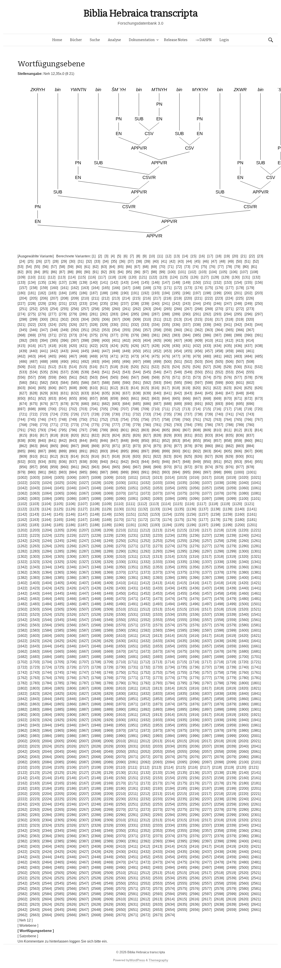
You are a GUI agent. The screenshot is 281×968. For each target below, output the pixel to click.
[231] (63, 303)
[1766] (71, 678)
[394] (44, 340)
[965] (116, 467)
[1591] (133, 630)
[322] (32, 325)
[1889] (108, 709)
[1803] (35, 688)
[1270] (121, 546)
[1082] (22, 498)
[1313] (157, 556)
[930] (239, 456)
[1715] (182, 662)
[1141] (251, 509)
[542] (116, 372)
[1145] (58, 514)
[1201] (252, 525)
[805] (166, 430)
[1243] (35, 541)
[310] (147, 319)
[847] (114, 440)
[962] (85, 467)
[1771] (133, 678)
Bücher (76, 40)
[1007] (84, 477)
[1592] (145, 630)
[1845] (59, 699)
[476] (166, 356)
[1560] (244, 620)
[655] (73, 398)
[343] (248, 325)
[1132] (143, 509)
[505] (219, 361)
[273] (250, 309)
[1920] (243, 715)
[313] (178, 319)
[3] (106, 256)
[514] (73, 367)
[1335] (182, 562)
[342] (238, 325)
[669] (217, 398)
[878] (188, 446)
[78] (229, 267)
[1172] (143, 520)
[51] (247, 261)
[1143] (34, 514)
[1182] (22, 525)
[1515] (182, 609)
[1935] (182, 720)
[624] (238, 388)
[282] (104, 314)
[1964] (47, 730)
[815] (23, 435)
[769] (33, 425)
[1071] (133, 493)
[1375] (182, 572)
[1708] (96, 662)
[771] (54, 425)
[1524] (47, 614)
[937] (73, 462)
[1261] (256, 541)
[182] (42, 293)
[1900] (244, 709)
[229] (42, 303)
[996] (197, 472)
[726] (75, 414)
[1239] (231, 535)
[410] (209, 340)
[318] (229, 319)
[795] (63, 430)
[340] (217, 325)
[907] (248, 451)
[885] (21, 451)
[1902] (22, 715)
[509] (21, 367)
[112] (51, 277)
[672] (248, 398)
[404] (147, 340)
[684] (126, 404)
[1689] (108, 657)
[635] (106, 393)
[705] (104, 409)
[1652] (145, 646)
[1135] (179, 509)
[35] (114, 261)
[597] (198, 383)
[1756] (194, 672)
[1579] (231, 625)
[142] (114, 282)
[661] (135, 398)
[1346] (71, 567)
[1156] (191, 514)
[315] (198, 319)
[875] (157, 446)
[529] (227, 367)
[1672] (145, 651)
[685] (136, 404)
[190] (124, 293)
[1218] (219, 530)
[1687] (84, 657)
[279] (73, 314)
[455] (188, 351)
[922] (157, 456)
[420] (73, 346)
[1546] (71, 620)
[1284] (47, 551)
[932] (21, 462)
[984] (73, 472)
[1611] (133, 636)
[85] (45, 272)
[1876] (194, 704)
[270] (219, 309)
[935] (52, 462)
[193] (155, 293)
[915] (85, 456)
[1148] (94, 514)
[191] (135, 293)
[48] (222, 261)
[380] (145, 335)
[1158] (215, 514)
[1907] (84, 715)
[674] (23, 404)
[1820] (243, 688)
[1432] (145, 588)
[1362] (22, 572)
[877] (178, 446)
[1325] (59, 562)
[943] (135, 462)
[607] (63, 388)
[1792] (145, 683)
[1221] (256, 530)
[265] (167, 309)
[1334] (170, 562)
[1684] (47, 657)
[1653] (157, 646)
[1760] (244, 672)
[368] (21, 335)
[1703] (35, 662)
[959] (54, 467)
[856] (207, 440)
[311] (157, 319)
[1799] (231, 683)
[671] (238, 398)
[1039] (231, 483)
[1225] (59, 535)
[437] (248, 346)
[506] (229, 361)
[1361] (256, 567)
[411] (219, 340)
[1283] (35, 551)
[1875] (182, 704)
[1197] (203, 525)
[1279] (231, 546)
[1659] (231, 646)
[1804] (47, 688)
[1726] (71, 667)
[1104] (46, 504)
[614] (135, 388)
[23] (260, 256)
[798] (93, 430)
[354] (116, 330)
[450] (136, 351)
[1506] (71, 609)
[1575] (182, 625)
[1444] (47, 593)
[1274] (170, 546)
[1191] (131, 525)
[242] (176, 303)
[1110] (118, 504)
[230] (52, 303)
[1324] (47, 562)
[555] (250, 372)
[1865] (59, 704)
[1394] (170, 578)
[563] (93, 377)
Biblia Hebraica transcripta (140, 13)
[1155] (179, 514)
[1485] (59, 604)
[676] (44, 404)
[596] (188, 383)
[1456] (194, 593)
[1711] (133, 662)
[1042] (22, 488)
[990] (135, 472)
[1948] (96, 725)
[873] (136, 446)
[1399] (231, 578)
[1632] (145, 641)
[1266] (71, 546)
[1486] (71, 604)
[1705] (59, 662)
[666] (186, 398)
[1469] (108, 599)
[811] (227, 430)
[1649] (108, 646)
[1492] (145, 604)
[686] (147, 404)
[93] (112, 272)
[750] (83, 419)
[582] (44, 383)
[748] (63, 419)
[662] (145, 398)
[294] (228, 314)
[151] (207, 282)
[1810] (121, 688)
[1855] (182, 699)
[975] (219, 467)
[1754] (170, 672)
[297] (259, 314)
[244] (197, 303)
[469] (93, 356)
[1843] (35, 699)
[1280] (244, 546)
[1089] (108, 498)
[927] (209, 456)
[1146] (70, 514)
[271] (229, 309)
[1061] (256, 488)
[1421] (256, 583)
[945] (155, 462)
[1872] (145, 704)
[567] (135, 377)
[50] (239, 261)
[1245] (59, 541)
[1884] (47, 709)
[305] (95, 319)
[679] (75, 404)
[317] (219, 319)
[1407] (84, 583)
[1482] (22, 604)
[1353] (157, 567)
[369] (32, 335)
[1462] (22, 599)
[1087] (84, 498)
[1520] (243, 609)
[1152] (143, 514)
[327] (83, 325)
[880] (209, 446)
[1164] (46, 520)
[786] (209, 425)
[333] (145, 325)
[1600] (244, 630)
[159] (44, 288)
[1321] (256, 556)
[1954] (170, 725)
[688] (167, 404)
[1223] (35, 535)
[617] (165, 388)
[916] (95, 456)
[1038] (219, 483)
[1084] (47, 498)
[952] (228, 462)
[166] (116, 288)
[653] (52, 398)
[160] (54, 288)
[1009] (108, 477)
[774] (85, 425)
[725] (64, 414)
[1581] (256, 625)
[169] (147, 288)
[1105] (58, 504)
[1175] (179, 520)
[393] (33, 340)
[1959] (231, 725)
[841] (52, 440)
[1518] (219, 609)
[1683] (35, 657)
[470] (104, 356)
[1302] (22, 556)
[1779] (231, 678)
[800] (114, 430)
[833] (209, 435)
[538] (75, 372)
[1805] (59, 688)
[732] (136, 414)
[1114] (166, 504)
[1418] (219, 583)
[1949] (108, 725)
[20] (235, 256)
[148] (176, 282)
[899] (166, 451)
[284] (124, 314)
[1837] (207, 693)
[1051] (133, 488)
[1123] (34, 509)
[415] (21, 346)
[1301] (256, 551)
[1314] (170, 556)
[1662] (22, 651)
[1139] (227, 509)
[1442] (22, 593)
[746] (42, 419)
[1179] (227, 520)
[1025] (59, 483)
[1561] (256, 620)
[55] (37, 267)
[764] (228, 419)
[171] (167, 288)
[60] (79, 267)
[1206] (71, 530)
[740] (219, 414)
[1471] (133, 599)
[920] (136, 456)
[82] (20, 272)
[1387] (84, 578)
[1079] (231, 493)
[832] (198, 435)
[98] (154, 272)
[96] (137, 272)
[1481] (256, 599)
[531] (248, 367)
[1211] (133, 530)
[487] (33, 361)
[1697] (207, 657)
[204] (23, 298)
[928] (219, 456)
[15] (193, 256)
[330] (114, 325)
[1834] (170, 693)
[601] (240, 383)
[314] (188, 319)
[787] (219, 425)
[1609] (108, 636)
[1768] (96, 678)
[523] (165, 367)
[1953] (157, 725)
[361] (188, 330)
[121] (143, 277)
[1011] (133, 477)
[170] (157, 288)
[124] (174, 277)
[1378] (219, 572)
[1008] (96, 477)
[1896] (194, 709)
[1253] (157, 541)
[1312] (145, 556)
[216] (147, 298)
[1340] (244, 562)
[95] (129, 272)
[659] (114, 398)
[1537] (207, 614)
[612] (114, 388)
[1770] (121, 678)
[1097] (207, 498)
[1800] (244, 683)
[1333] (157, 562)
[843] (73, 440)
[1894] (170, 709)
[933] (32, 462)
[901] (186, 451)
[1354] (170, 567)
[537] (64, 372)
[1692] (145, 657)
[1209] (108, 530)
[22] (252, 256)
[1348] (96, 567)
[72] (179, 267)
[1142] (22, 514)
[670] (228, 398)
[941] (114, 462)
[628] (33, 393)
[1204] (47, 530)
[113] (61, 277)
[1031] (133, 483)
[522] (155, 367)
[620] (196, 388)
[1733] (157, 667)
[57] (54, 267)
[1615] (182, 636)
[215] (136, 298)
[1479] (231, 599)
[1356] (194, 567)
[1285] (59, 551)
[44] (189, 261)
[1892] (145, 709)
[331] (124, 325)
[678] (64, 404)
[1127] (82, 509)
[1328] (96, 562)
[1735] (182, 667)
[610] (93, 388)
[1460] (244, 593)
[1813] (157, 688)
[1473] (157, 599)
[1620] (243, 636)
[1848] (96, 699)
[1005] (59, 477)
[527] (207, 367)
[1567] (84, 625)
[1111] (130, 504)
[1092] (145, 498)
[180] (21, 293)
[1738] (219, 667)
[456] (198, 351)
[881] (219, 446)
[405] (157, 340)
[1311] (133, 556)
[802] (135, 430)
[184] (63, 293)
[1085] (59, 498)
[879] (198, 446)
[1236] (194, 535)
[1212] (145, 530)
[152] (217, 282)
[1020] (243, 477)
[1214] (170, 530)
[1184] (46, 525)
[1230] (121, 535)
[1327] (84, 562)
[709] (145, 409)
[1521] (256, 609)
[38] (139, 261)
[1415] (182, 583)
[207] (54, 298)
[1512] (145, 609)
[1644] (47, 646)
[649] (250, 393)
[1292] (145, 551)
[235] (104, 303)
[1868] (96, 704)
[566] (124, 377)
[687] (157, 404)
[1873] (157, 704)
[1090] (121, 498)
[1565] (59, 625)
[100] (171, 272)
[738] (198, 414)
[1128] (94, 509)
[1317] (206, 556)
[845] (93, 440)
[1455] (182, 593)
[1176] (191, 520)
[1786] (71, 683)
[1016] (194, 477)
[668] (207, 398)
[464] (42, 356)
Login (224, 40)
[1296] (194, 551)
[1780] (244, 678)
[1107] (82, 504)
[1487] (84, 604)
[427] (145, 346)
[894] (114, 451)
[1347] (84, 567)
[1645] (59, 646)
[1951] (133, 725)
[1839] (231, 693)
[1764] (47, 678)
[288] (166, 314)
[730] (116, 414)
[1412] (145, 583)
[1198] (215, 525)
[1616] (194, 636)
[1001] (251, 472)
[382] (166, 335)
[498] (147, 361)
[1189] (107, 525)
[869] (95, 446)
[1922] (22, 720)
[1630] (121, 641)
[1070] (121, 493)
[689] (178, 404)
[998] (217, 472)
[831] (188, 435)
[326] (73, 325)
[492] (85, 361)
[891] (83, 451)
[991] (145, 472)
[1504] (47, 609)
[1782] (22, 683)
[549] (188, 372)
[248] (238, 303)
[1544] (47, 620)
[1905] (59, 715)
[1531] (133, 614)
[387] (217, 335)
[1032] (145, 483)
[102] (192, 272)
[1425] (59, 588)
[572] (186, 377)
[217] (157, 298)
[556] (21, 377)
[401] (116, 340)
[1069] (108, 493)
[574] (207, 377)
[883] (240, 446)
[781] (157, 425)
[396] (64, 340)
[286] (145, 314)
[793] (42, 430)
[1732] (145, 667)
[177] (229, 288)
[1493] (157, 604)
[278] (63, 314)
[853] (176, 440)
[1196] (191, 525)
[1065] (59, 493)
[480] (207, 356)
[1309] (108, 556)
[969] (157, 467)
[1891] (133, 709)
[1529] (108, 614)
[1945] (59, 725)
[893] (104, 451)
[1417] (206, 583)
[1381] (256, 572)
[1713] (157, 662)
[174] (198, 288)
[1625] (59, 641)
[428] (155, 346)
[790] (250, 425)
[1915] (182, 715)
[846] (104, 440)
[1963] (35, 730)
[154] (238, 282)
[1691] (133, 657)
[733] (147, 414)
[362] (198, 330)
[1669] (108, 651)
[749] (73, 419)
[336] (176, 325)
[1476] (194, 599)
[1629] (108, 641)
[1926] (71, 720)
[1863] (35, 704)
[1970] (121, 730)
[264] (157, 309)
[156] (259, 282)
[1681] (256, 651)
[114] (72, 277)
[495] (116, 361)
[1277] (207, 546)
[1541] (256, 614)
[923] (167, 456)
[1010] (121, 477)
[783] (178, 425)
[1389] (108, 578)
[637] (126, 393)
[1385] (59, 578)
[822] (95, 435)
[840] (42, 440)
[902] (197, 451)
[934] (42, 462)
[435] (228, 346)
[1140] (239, 509)
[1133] (155, 509)
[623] (227, 388)
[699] (42, 409)
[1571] (133, 625)
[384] (186, 335)
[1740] (244, 667)
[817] (44, 435)
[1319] (231, 556)
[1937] (207, 720)
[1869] (108, 704)
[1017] (206, 477)
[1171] (131, 520)
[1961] (256, 725)
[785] (198, 425)
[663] (155, 398)
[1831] (133, 693)
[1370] (121, 572)
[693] (219, 404)
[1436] (194, 588)
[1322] (22, 562)
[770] (44, 425)
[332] (135, 325)
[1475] (182, 599)
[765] (238, 419)
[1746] (71, 672)
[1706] (71, 662)
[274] (21, 314)
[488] (44, 361)
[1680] (244, 651)
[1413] (157, 583)
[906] (238, 451)
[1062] (22, 493)
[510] (32, 367)
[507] (240, 361)
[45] (197, 261)
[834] (219, 435)
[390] (248, 335)
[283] (114, 314)
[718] (238, 409)
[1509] (108, 609)
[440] (33, 351)
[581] (33, 383)
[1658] (219, 646)
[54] (29, 267)
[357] (147, 330)
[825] (126, 435)
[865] (54, 446)
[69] (154, 267)
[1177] (203, 520)
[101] (182, 272)
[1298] (219, 551)
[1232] (145, 535)
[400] (106, 340)
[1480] (244, 599)
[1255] (182, 541)
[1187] (82, 525)
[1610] (121, 636)
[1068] (96, 493)
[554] (240, 372)
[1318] (219, 556)
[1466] (71, 599)
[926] (198, 456)
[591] (136, 383)
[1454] (170, 593)
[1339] (231, 562)
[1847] (84, 699)
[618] (176, 388)
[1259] (231, 541)
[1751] (133, 672)
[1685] (59, 657)
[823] (106, 435)
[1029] (108, 483)
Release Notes (175, 40)
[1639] (231, 641)
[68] (145, 267)
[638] (136, 393)
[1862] (22, 704)
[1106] (70, 504)
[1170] (119, 520)
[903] (207, 451)
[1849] (108, 699)
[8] (138, 256)
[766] (248, 419)
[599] (219, 383)
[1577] (207, 625)
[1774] (170, 678)
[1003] (35, 477)
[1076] (194, 493)
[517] (104, 367)
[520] (135, 367)
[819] (64, 435)
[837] (250, 435)
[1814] (170, 688)
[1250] (121, 541)
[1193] (155, 525)
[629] (44, 393)
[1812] (145, 688)
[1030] (121, 483)
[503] (198, 361)
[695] (240, 404)
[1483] (35, 604)
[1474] (170, 599)
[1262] (22, 546)
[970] (167, 467)
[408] (188, 340)
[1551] (133, 620)
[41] (164, 261)
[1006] (71, 477)
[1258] (219, 541)
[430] (176, 346)
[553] (229, 372)
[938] (83, 462)
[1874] (170, 704)
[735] (167, 414)
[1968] (96, 730)
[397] (75, 340)
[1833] (157, 693)
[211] (95, 298)
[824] (116, 435)
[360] (178, 330)
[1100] (243, 498)
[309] (136, 319)
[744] (21, 419)
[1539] (231, 614)
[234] (93, 303)
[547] (167, 372)
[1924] (47, 720)
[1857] (207, 699)
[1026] (71, 483)
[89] (79, 272)
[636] (116, 393)
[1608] (96, 636)
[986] (93, 472)
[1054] (170, 488)
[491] (75, 361)
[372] (63, 335)
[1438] (219, 588)
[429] (166, 346)
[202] (248, 293)
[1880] (244, 704)
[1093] (157, 498)
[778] (126, 425)
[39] (147, 261)
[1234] (170, 535)
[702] (73, 409)
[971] (178, 467)
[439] (23, 351)
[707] (124, 409)
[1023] (35, 483)
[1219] (231, 530)
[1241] (256, 535)
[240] (155, 303)
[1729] (108, 667)
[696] (250, 404)
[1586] (71, 630)
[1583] (35, 630)
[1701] (256, 657)
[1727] (84, 667)
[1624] (47, 641)
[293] (217, 314)
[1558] (219, 620)
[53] (20, 267)
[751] (93, 419)
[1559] (231, 620)
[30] (72, 261)
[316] (209, 319)
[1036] (194, 483)
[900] (176, 451)
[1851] (133, 699)
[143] (124, 282)
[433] (207, 346)
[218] (167, 298)
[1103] (34, 504)
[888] (52, 451)
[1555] (182, 620)
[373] (73, 335)
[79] (237, 267)
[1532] (145, 614)
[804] (155, 430)
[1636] (194, 641)
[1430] (121, 588)
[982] (52, 472)
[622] (217, 388)
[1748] (96, 672)
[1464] (47, 599)
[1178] (215, 520)
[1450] (121, 593)
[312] (167, 319)
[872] (126, 446)
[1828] (96, 693)
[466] (63, 356)
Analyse (114, 40)
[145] (145, 282)
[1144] (46, 514)
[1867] (84, 704)
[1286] (71, 551)
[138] (73, 282)
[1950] (121, 725)
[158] (33, 288)
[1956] (194, 725)
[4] (113, 256)
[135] (42, 282)
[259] (106, 309)
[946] (166, 462)
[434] (217, 346)
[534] (33, 372)
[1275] (182, 546)
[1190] (119, 525)
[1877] (207, 704)
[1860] (244, 699)
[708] (135, 409)
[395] (54, 340)
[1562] (22, 625)
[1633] (157, 641)
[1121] (249, 504)
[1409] (108, 583)
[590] (126, 383)
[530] (238, 367)
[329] (104, 325)
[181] (32, 293)
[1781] (256, 678)
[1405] (59, 583)
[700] (52, 409)
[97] (145, 272)
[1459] (231, 593)
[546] (157, 372)
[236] (114, 303)
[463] (32, 356)
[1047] (84, 488)
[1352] (145, 567)
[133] (21, 282)
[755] (135, 419)
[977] (240, 467)
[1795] (182, 683)
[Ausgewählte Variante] (36, 256)
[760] (186, 419)
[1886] (71, 709)
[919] (126, 456)
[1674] (170, 651)
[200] (228, 293)
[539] (85, 372)
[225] (239, 298)
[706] (114, 409)
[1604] (47, 636)
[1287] (84, 551)
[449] (126, 351)
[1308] (96, 556)
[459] (229, 351)
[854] (186, 440)
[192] (145, 293)
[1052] (145, 488)
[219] (178, 298)
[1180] (239, 520)
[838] (21, 440)
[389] (238, 335)
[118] (112, 277)
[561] (73, 377)
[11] (160, 256)
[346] (33, 330)
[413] (239, 340)
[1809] (108, 688)
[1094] (170, 498)
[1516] (194, 609)
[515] (83, 367)
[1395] (182, 578)
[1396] (194, 578)
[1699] (231, 657)
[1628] (96, 641)
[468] (83, 356)
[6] (125, 256)
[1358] (219, 567)
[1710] (121, 662)
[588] (106, 383)
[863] (33, 446)
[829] (167, 435)
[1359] (231, 567)
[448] (116, 351)
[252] (33, 309)
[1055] (182, 488)
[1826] (71, 693)
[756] (145, 419)
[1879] (231, 704)
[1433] (157, 588)
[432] (197, 346)
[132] (256, 277)
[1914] (170, 715)
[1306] (71, 556)
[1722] (22, 667)
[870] (106, 446)
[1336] (194, 562)
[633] (85, 393)
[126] (194, 277)
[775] (95, 425)
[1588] (96, 630)
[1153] (155, 514)
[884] (250, 446)
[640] (157, 393)
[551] (209, 372)
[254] (54, 309)
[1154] (167, 514)
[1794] (170, 683)
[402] (126, 340)
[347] (44, 330)
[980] (32, 472)
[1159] (227, 514)
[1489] (108, 604)
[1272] (145, 546)
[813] (248, 430)
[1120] (237, 504)
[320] (250, 319)
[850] (145, 440)
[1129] (107, 509)
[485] (259, 356)
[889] (63, 451)
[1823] (35, 693)
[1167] (82, 520)
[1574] (170, 625)
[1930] (121, 720)
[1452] (145, 593)
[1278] (219, 546)
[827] (147, 435)
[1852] (145, 699)
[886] (32, 451)
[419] (63, 346)
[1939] (231, 720)
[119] (122, 277)
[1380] (244, 572)
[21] (243, 256)
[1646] (71, 646)
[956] (23, 467)
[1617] (206, 636)
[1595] (182, 630)
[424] (114, 346)
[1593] (157, 630)
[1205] (59, 530)
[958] (44, 467)
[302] (64, 319)
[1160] (239, 514)
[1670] (121, 651)
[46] (206, 261)
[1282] (22, 551)
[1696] (194, 657)
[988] (114, 472)
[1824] (47, 693)
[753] (114, 419)
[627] (23, 393)
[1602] (22, 636)
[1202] (22, 530)
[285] (135, 314)
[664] (166, 398)
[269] (209, 309)
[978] (250, 467)
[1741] (256, 667)
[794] (52, 430)
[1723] (35, 667)
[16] (202, 256)
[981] (42, 472)
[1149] (107, 514)
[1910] (121, 715)
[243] (186, 303)
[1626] (71, 641)
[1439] (231, 588)
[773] (75, 425)
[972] (188, 467)
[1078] (219, 493)
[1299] (231, 551)
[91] (95, 272)
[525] (186, 367)
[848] (124, 440)
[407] (178, 340)
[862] (23, 446)
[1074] (170, 493)
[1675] (182, 651)
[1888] (96, 709)
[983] (63, 472)
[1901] (256, 709)
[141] (104, 282)
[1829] (108, 693)
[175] (209, 288)
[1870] (121, 704)
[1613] (157, 636)
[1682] (22, 657)
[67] (137, 267)
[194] (166, 293)
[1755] (182, 672)
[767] (259, 419)
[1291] (133, 551)
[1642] (22, 646)
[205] (33, 298)
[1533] (157, 614)
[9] (144, 256)
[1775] (182, 678)
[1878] (219, 704)
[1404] (47, 583)
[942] (124, 462)
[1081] (256, 493)
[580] (23, 383)
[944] (145, 462)
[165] (106, 288)
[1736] (194, 667)
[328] (93, 325)
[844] (83, 440)
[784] (188, 425)
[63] (104, 267)
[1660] (244, 646)
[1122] (22, 509)
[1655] (182, 646)
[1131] (131, 509)
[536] (54, 372)
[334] (155, 325)
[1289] (108, 551)
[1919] (231, 715)
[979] (21, 472)
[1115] (177, 504)
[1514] (170, 609)
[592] (147, 383)
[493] (95, 361)
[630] (54, 393)
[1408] (96, 583)
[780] (147, 425)
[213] (116, 298)
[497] (136, 361)
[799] (104, 430)
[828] (157, 435)
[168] (136, 288)
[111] (41, 277)
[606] (52, 388)
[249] (248, 303)
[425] (124, 346)
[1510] (121, 609)
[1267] (84, 546)
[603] (21, 388)
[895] (124, 451)
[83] (29, 272)
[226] (250, 298)
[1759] (231, 672)
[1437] (207, 588)
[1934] (170, 720)
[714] (196, 409)
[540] (95, 372)
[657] (93, 398)
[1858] (219, 699)
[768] (23, 425)
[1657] (207, 646)
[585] (75, 383)
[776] (106, 425)
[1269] (108, 546)
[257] (85, 309)
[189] (114, 293)
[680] (85, 404)
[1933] (157, 720)
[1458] (219, 593)
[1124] (46, 509)
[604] (32, 388)
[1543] (35, 620)
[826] (136, 435)
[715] (207, 409)
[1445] (59, 593)
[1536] (194, 614)
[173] (188, 288)
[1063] (35, 493)
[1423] (35, 588)
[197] (197, 293)
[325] (63, 325)
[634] (95, 393)
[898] (155, 451)
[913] (64, 456)
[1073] (157, 493)
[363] (209, 330)
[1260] (244, 541)
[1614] (170, 636)
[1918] (219, 715)
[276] (42, 314)
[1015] (182, 477)
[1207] (84, 530)
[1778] (219, 678)
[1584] (47, 630)
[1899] (231, 709)
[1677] (207, 651)
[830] (178, 435)
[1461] (256, 593)
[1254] (170, 541)
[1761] (256, 672)
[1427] (84, 588)
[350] (75, 330)
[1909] (108, 715)
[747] (52, 419)
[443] (64, 351)
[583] (54, 383)
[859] (238, 440)
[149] (186, 282)
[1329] (108, 562)
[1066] (71, 493)
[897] (145, 451)
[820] (75, 435)
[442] (54, 351)
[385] (197, 335)
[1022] (22, 483)
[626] (258, 388)
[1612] (145, 636)
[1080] (244, 493)
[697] (21, 409)
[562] (83, 377)
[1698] (219, 657)
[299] (33, 319)
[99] (162, 272)
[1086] (71, 498)
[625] (248, 388)
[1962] (22, 730)
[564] (104, 377)
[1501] (256, 604)
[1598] (219, 630)
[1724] (47, 667)
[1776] (194, 678)
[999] (228, 472)
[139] (83, 282)
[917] (105, 456)
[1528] (96, 614)
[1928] (96, 720)
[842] (63, 440)
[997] (207, 472)
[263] (147, 309)
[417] (42, 346)
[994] (176, 472)
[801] (124, 430)
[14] (185, 256)
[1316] (194, 556)
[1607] (84, 636)
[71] (170, 267)
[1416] (194, 583)
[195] (176, 293)
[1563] (35, 625)
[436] (238, 346)
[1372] (145, 572)
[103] (202, 272)
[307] (116, 319)
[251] (23, 309)
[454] (178, 351)
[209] (75, 298)
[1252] (145, 541)
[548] (178, 372)
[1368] (96, 572)
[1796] (194, 683)
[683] (116, 404)
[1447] (84, 593)
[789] (240, 425)
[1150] (119, 514)
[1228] (96, 535)
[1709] (108, 662)
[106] (233, 272)
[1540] (244, 614)
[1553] (157, 620)
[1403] (35, 583)
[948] (186, 462)
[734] (157, 414)
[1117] (201, 504)
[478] (186, 356)
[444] (75, 351)
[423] (104, 346)
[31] (80, 261)
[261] (126, 309)
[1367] (84, 572)
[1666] (71, 651)
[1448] (96, 593)
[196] (186, 293)
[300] (44, 319)
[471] (114, 356)
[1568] (96, 625)
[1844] (47, 699)
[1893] (157, 709)
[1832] (145, 693)
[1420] (243, 583)
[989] (124, 472)
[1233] (157, 535)
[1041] (256, 483)
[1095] (182, 498)
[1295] (182, 551)
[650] (21, 398)
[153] (228, 282)
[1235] (182, 535)
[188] (104, 293)
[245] (207, 303)
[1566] (71, 625)
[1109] (107, 504)
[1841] (256, 693)
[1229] (108, 535)
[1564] (47, 625)
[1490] (121, 604)
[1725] (59, 667)
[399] (95, 340)
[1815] (182, 688)
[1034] (170, 483)
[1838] (219, 693)
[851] (155, 440)
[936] (63, 462)
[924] (178, 456)
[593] (157, 383)
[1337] (207, 562)
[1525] (59, 614)
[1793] (157, 683)
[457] (209, 351)
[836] (240, 435)
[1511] (133, 609)
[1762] (22, 678)
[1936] (194, 720)
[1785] (59, 683)
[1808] (96, 688)
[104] (213, 272)
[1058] (219, 488)
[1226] (71, 535)
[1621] (256, 636)
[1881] (256, 704)
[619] (186, 388)
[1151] (131, 514)
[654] (63, 398)
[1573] (157, 625)
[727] (85, 414)
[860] (248, 440)
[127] (205, 277)
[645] (209, 393)
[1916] (194, 715)
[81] (254, 267)
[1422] (22, 588)
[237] (124, 303)
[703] (83, 409)
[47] (214, 261)
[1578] (219, 625)
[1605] (59, 636)
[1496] (194, 604)
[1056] (194, 488)
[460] (240, 351)
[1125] (58, 509)
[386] (207, 335)
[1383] (35, 578)
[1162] (22, 520)
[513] (62, 367)
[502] (188, 361)
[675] (33, 404)
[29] (64, 261)
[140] (93, 282)
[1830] (121, 693)
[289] (176, 314)
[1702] (22, 662)
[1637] (207, 641)
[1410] (121, 583)
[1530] (121, 614)
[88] (70, 272)
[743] (250, 414)
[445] (85, 351)
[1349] (108, 567)
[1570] (121, 625)
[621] (207, 388)
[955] (259, 462)
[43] (181, 261)
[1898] (219, 709)
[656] (83, 398)
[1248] (96, 541)
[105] (223, 272)
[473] (135, 356)
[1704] (47, 662)
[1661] (256, 646)
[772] (64, 425)
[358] (157, 330)
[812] (238, 430)
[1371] (133, 572)
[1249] (108, 541)
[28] (55, 261)
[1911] (133, 715)
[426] (135, 346)
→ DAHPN (203, 40)
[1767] (84, 678)
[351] (85, 330)
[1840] (244, 693)
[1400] (244, 578)
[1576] (194, 625)
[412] (229, 340)
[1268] (96, 546)
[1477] (207, 599)
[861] (259, 440)
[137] (63, 282)
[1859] (231, 699)
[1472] (145, 599)
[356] (136, 330)
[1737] (207, 667)
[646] (219, 393)
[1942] (22, 725)
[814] (258, 430)
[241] (166, 303)
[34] (105, 261)
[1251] (133, 541)
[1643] (35, 646)
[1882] (22, 709)
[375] (93, 335)
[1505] (59, 609)
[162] (75, 288)
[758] (166, 419)
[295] (238, 314)
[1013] (157, 477)
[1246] (71, 541)
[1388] (96, 578)
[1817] (206, 688)
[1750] (121, 672)
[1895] (182, 709)
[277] (52, 314)
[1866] (71, 704)
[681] (95, 404)
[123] (163, 277)
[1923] (35, 720)
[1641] (256, 641)
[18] (218, 256)
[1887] (84, 709)
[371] (52, 335)
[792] (32, 430)
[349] (64, 330)
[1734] (170, 667)
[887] (42, 451)
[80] (246, 267)
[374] (83, 335)
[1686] (71, 657)
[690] (188, 404)
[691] (198, 404)
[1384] (47, 578)
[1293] (157, 551)
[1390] (121, 578)
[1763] (35, 678)
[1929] (108, 720)
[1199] (227, 525)
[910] (33, 456)
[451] (147, 351)
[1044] (47, 488)
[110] (31, 277)
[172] (178, 288)
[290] (186, 314)
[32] (89, 261)
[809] (207, 430)
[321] (21, 325)
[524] (176, 367)
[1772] (145, 678)
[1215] (182, 530)
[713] (186, 409)
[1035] (182, 483)
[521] (145, 367)
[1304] (47, 556)
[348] (54, 330)
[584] (64, 383)
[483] (238, 356)
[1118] (213, 504)
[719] (248, 409)
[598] (209, 383)
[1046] (71, 488)
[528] (217, 367)
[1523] (35, 614)
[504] (209, 361)
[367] (250, 330)
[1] (93, 256)
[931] (250, 456)
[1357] (207, 567)
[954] (248, 462)
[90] (87, 272)
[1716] (194, 662)
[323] (42, 325)
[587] (95, 383)
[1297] (207, 551)
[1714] (170, 662)
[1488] (96, 604)
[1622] (22, 641)
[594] (167, 383)
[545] (147, 372)
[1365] (59, 572)
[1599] (231, 630)
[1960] (244, 725)
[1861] (256, 699)
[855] (197, 440)
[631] (64, 393)
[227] (21, 303)
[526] (196, 367)
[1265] (59, 546)
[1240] (244, 535)
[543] (126, 372)
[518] (114, 367)
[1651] (133, 646)
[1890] (121, 709)
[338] (197, 325)
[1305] (59, 556)
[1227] (84, 535)
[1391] (133, 578)
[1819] (231, 688)
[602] (250, 383)
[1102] (22, 504)
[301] (54, 319)
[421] (83, 346)
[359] (167, 330)
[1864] (47, 704)
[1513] (157, 609)
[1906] (71, 715)
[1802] (22, 688)
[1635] (182, 641)
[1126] (70, 509)
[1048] (96, 488)
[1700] (244, 657)
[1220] (243, 530)
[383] (176, 335)
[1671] (133, 651)
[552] (219, 372)
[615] (145, 388)
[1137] (203, 509)
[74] (195, 267)
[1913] (157, 715)
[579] (259, 377)
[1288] (96, 551)
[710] (155, 409)
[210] (85, 298)
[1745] (59, 672)
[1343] (35, 567)
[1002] (22, 477)
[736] (178, 414)
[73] (187, 267)
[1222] (22, 535)
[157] (23, 288)
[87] (62, 272)
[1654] (170, 646)
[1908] (96, 715)
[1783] (35, 683)
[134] (32, 282)
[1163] (34, 520)
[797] (83, 430)
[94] (120, 272)
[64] (112, 267)
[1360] (244, 567)
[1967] (84, 730)
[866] (64, 446)
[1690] (121, 657)
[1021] (256, 477)
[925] (188, 456)
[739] (209, 414)
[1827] (84, 693)
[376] (104, 335)
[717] (227, 409)
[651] (32, 398)
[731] (126, 414)
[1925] (59, 720)
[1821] (256, 688)
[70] (162, 267)
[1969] (108, 730)
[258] (95, 309)
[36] (122, 261)
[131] (246, 277)
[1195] (179, 525)
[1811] (133, 688)
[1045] (59, 488)
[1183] (34, 525)
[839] (32, 440)
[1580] (244, 625)
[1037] (207, 483)
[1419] (231, 583)
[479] (197, 356)
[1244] (47, 541)
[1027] (84, 483)
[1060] (244, 488)
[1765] (59, 678)
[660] (124, 398)
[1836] (194, 693)
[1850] (121, 699)
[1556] (194, 620)
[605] (42, 388)
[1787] (84, 683)
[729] (106, 414)
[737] (188, 414)
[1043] (35, 488)
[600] (229, 383)
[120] (132, 277)
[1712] (145, 662)
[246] (217, 303)
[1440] (244, 588)
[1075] (182, 493)
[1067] (84, 493)
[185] (73, 293)
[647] (229, 393)
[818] (54, 435)
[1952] (145, 725)
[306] (106, 319)
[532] (258, 367)
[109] (21, 277)
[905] (228, 451)
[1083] (35, 498)
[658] (104, 398)
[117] (102, 277)
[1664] (47, 651)
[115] (82, 277)
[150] (197, 282)
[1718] (219, 662)
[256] (75, 309)
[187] (93, 293)
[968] (147, 467)
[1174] (167, 520)
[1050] (121, 488)
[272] (240, 309)
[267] (188, 309)
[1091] (133, 498)
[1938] (219, 720)
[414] (250, 340)
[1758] (219, 672)
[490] (64, 361)
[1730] (121, 667)
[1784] (47, 683)
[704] (93, 409)
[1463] (35, 599)
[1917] (206, 715)
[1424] (47, 588)
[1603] (35, 636)
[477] (176, 356)
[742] (240, 414)
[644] (198, 393)
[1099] (231, 498)
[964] (106, 467)
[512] (52, 367)
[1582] (22, 630)
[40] (156, 261)
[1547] (84, 620)
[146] (155, 282)
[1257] (207, 541)
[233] (83, 303)
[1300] (244, 551)
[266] (178, 309)
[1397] (207, 578)
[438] (259, 346)
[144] (135, 282)
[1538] (219, 614)
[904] (217, 451)
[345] (23, 330)
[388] (228, 335)
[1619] (231, 636)
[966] (126, 467)
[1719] (231, 662)
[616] (155, 388)
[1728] (96, 667)
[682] (106, 404)
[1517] (206, 609)
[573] (197, 377)
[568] (145, 377)
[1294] (170, 551)
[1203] (35, 530)
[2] (100, 256)
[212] (105, 298)
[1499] (231, 604)
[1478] (219, 599)
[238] (135, 303)
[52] (256, 261)
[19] (227, 256)
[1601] (256, 630)
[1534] (170, 614)
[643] (188, 393)
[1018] (219, 477)
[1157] (203, 514)
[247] (228, 303)
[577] (238, 377)
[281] (93, 314)
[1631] (133, 641)
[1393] (157, 578)
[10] (152, 256)
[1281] (256, 546)
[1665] (59, 651)
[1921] (256, 715)
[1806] (71, 688)
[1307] (84, 556)
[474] (145, 356)
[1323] (35, 562)
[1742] (22, 672)
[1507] (84, 609)
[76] (212, 267)
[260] (116, 309)
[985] (83, 472)
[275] (32, 314)
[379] (135, 335)
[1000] (239, 472)
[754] (124, 419)
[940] (104, 462)
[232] (73, 303)
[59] (70, 267)
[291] (197, 314)
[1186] (70, 525)
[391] (259, 335)
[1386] (71, 578)
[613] (124, 388)
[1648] (96, 646)
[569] (155, 377)
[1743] (35, 672)
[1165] (58, 520)
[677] (54, 404)
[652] (42, 398)
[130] (236, 277)
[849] (135, 440)
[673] (259, 398)
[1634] (170, 641)
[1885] (59, 709)
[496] (126, 361)
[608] (73, 388)
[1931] (133, 720)
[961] (75, 467)
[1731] (133, 667)
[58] (62, 267)
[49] (231, 261)
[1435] (182, 588)
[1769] (108, 678)
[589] (116, 383)
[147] (166, 282)
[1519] (231, 609)
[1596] (194, 630)
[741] (229, 414)
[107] (244, 272)
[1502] (22, 609)
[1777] (207, 678)
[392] (23, 340)
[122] (153, 277)
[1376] (194, 572)
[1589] (108, 630)
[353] (106, 330)
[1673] (157, 651)
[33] (97, 261)
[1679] (231, 651)
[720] (258, 409)
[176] (219, 288)
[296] (248, 314)
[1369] (108, 572)
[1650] (121, 646)
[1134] (167, 509)
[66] (129, 267)
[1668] (96, 651)
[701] (63, 409)
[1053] (157, 488)
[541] (106, 372)
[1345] (59, 567)
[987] (104, 472)
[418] (52, 346)
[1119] (225, 504)
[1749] (108, 672)
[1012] (145, 477)
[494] (106, 361)
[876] (167, 446)
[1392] (145, 578)
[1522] (22, 614)
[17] (210, 256)
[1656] (194, 646)
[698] (32, 409)
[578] (248, 377)
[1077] (207, 493)
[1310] (121, 556)
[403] (136, 340)
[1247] (84, 541)
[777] (116, 425)
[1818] (219, 688)
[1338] (219, 562)
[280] (83, 314)
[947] (176, 462)
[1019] (231, 477)
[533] (23, 372)
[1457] (207, 593)
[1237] (207, 535)
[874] (147, 446)
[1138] (215, 509)
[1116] (189, 504)
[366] (240, 330)
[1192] (143, 525)
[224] (229, 298)
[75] (204, 267)
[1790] (121, 683)
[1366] (71, 572)
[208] (64, 298)
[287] (155, 314)
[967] (136, 467)
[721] (23, 414)
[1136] (191, 509)
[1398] (219, 578)
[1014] (170, 477)
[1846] (71, 699)
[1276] (194, 546)
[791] (21, 430)
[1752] (145, 672)
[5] (119, 256)
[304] (85, 319)
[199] (217, 293)
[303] (75, 319)
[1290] (121, 551)
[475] (155, 356)
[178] (240, 288)
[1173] (155, 520)
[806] (176, 430)
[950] (207, 462)
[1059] (231, 488)
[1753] (157, 672)
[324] (52, 325)
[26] (39, 261)
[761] (197, 419)
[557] (32, 377)
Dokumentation (142, 40)
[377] (114, 335)
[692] (209, 404)
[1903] (35, 715)
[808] (197, 430)
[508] (250, 361)
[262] (136, 309)
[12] (168, 256)
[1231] (133, 535)
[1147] (82, 514)
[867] (75, 446)
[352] (95, 330)
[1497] (207, 604)
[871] (116, 446)
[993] (166, 472)
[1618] (219, 636)
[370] (42, 335)
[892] (93, 451)
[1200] (240, 525)
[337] (186, 325)
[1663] (35, 651)
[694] (229, 404)
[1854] (170, 699)
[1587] (84, 630)
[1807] (84, 688)
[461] (250, 351)
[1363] (35, 572)
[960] (64, 467)
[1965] (59, 730)
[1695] (182, 657)
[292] (207, 314)
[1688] (96, 657)
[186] (83, 293)
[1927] (84, 720)
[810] (217, 430)
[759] (176, 419)
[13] (177, 256)
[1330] (121, 562)
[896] (135, 451)
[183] (52, 293)
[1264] (47, 546)
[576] (228, 377)
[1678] (219, 651)
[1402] (22, 583)
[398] (85, 340)
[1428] (96, 588)
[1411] (133, 583)
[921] (147, 456)
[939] (93, 462)
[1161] (251, 514)
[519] (124, 367)
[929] (229, 456)
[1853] (157, 699)
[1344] (47, 567)
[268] (198, 309)
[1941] (256, 720)
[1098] (219, 498)
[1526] (71, 614)
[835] (229, 435)
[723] (44, 414)
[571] (176, 377)
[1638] (219, 641)
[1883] (35, 709)
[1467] (84, 599)
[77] (220, 267)
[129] (225, 277)
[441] (44, 351)
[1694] (170, 657)
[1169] (107, 520)
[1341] (256, 562)
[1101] (255, 498)
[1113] (154, 504)
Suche (95, 40)
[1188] (94, 525)
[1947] (84, 725)
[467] (73, 356)
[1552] (145, 620)
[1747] (84, 672)
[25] (30, 261)
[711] (165, 409)
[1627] (84, 641)
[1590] (121, 630)
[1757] (207, 672)
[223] (219, 298)
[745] (32, 419)
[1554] (170, 620)
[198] (207, 293)
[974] (209, 467)
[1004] (47, 477)
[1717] (206, 662)
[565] (114, 377)
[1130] (119, 509)
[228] (32, 303)
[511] (42, 367)
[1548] (96, 620)
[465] (52, 356)
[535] (44, 372)
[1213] (157, 530)
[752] (104, 419)
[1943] (35, 725)
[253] (44, 309)
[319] (239, 319)
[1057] (207, 488)
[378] (124, 335)
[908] (259, 451)
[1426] (71, 588)
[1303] (35, 556)
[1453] (157, 593)
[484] (248, 356)
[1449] (108, 593)
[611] (104, 388)
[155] (248, 282)
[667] (197, 398)
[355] (126, 330)
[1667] (84, 651)
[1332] (145, 562)
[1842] (22, 699)
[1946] (71, 725)
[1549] (108, 620)
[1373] (157, 572)
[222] (209, 298)
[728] (95, 414)
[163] (85, 288)
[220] (188, 298)
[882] (229, 446)
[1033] (157, 483)
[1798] (219, 683)
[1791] (133, 683)
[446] (95, 351)
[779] (136, 425)
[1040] (244, 483)
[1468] (96, 599)
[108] (254, 272)
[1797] (207, 683)
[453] (167, 351)
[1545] (59, 620)
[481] (217, 356)
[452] (157, 351)
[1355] (182, 567)
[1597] (207, 630)
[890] (73, 451)
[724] (54, 414)
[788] (229, 425)
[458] (219, 351)
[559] (52, 377)
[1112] (142, 504)
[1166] (70, 520)
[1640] (244, 641)
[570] (166, 377)
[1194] (167, 525)
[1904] (47, 715)
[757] (155, 419)
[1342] (22, 567)
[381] (155, 335)
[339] (207, 325)
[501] (178, 361)
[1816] (194, 688)
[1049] (108, 488)
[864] (44, 446)
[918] (116, 456)
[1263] (35, 546)
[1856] (194, 699)
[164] (95, 288)
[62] (95, 267)
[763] (217, 419)
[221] (198, 298)
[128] (215, 277)
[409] (198, 340)
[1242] (22, 541)
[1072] (145, 493)
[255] (64, 309)
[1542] (22, 620)
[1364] (47, 572)
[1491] (133, 604)
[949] (197, 462)
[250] (259, 303)
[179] (250, 288)
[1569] (108, 625)
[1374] (170, 572)
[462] (21, 356)
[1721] (256, 662)
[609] (83, 388)
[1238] (219, 535)
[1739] (231, 667)
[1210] (121, 530)
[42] (172, 261)
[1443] (35, 593)
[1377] (207, 572)
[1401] (256, 578)
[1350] (121, 567)
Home (57, 40)
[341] (228, 325)
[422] (93, 346)
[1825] (59, 693)
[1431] (133, 588)
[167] (126, 288)
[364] (219, 330)
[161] (64, 288)
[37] (130, 261)
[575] (217, 377)
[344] (259, 325)
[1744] (47, 672)
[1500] (244, 604)
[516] (93, 367)
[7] (132, 256)
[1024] (47, 483)
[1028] (96, 483)
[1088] (96, 498)
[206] (44, 298)
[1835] (182, 693)
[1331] (133, 562)
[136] (52, 282)
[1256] (194, 541)
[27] (47, 261)
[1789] (108, 683)
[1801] (256, 683)
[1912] (145, 715)
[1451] (133, 593)
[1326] (71, 562)
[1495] (182, 604)
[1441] (256, 588)
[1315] (182, 556)
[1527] (84, 614)
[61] (87, 267)
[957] (33, 467)
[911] (43, 456)
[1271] (133, 546)
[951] (217, 462)
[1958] (219, 725)
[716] (217, 409)
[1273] (157, 546)
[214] (126, 298)
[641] (167, 393)
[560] (63, 377)
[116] (92, 277)
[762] (207, 419)
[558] (42, 377)
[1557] (207, 620)
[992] (155, 472)
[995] (186, 472)
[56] (45, 267)
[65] (120, 267)
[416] (32, 346)
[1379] (231, 572)
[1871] (133, 704)
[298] (23, 319)
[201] (238, 293)
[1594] (170, 630)
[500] (167, 361)
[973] (198, 467)
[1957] (207, 725)
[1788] (96, 683)
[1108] (94, 504)
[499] (157, 361)
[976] (229, 467)
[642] (178, 393)
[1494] (170, 604)
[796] (73, 430)
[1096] (194, 498)
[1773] (157, 678)
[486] (23, 361)
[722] (33, 414)
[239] (145, 303)
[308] (126, 319)
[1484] (47, 604)
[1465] (59, 599)
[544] (136, 372)
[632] (75, 393)
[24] (22, 261)
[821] (85, 435)
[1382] (22, 578)
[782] (167, 425)
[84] (37, 272)
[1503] (35, 609)
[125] (184, 277)
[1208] (96, 530)
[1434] (170, 588)
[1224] (47, 535)
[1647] (84, 646)
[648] (240, 393)
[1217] (206, 530)
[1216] (194, 530)
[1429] (108, 588)
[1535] (182, 614)
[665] (176, 398)
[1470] (121, 599)
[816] (33, 435)
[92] (104, 272)
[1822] (22, 693)
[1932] (145, 720)
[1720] (243, 662)
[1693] (157, 657)
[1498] (219, 604)
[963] (95, 467)
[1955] (182, 725)
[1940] (244, 720)
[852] (166, 440)
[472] (124, 356)
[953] (238, 462)
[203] (259, 293)
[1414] (170, 583)
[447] (106, 351)
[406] (167, 340)
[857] (217, 440)
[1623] (35, 641)
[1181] (251, 520)
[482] (228, 356)
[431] (186, 346)
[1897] (207, 709)
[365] (229, 330)
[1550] (121, 620)
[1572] (145, 625)
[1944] (47, 725)
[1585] (59, 630)
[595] (178, 383)
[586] (85, 383)
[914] (74, 456)
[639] (147, 393)
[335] (166, 325)
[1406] (71, 583)
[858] (228, 440)
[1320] (243, 556)
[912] (54, 456)
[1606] (71, 636)
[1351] (133, 567)
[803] (145, 430)
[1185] (58, 525)
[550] (198, 372)
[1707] (84, 662)
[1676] (194, 651)
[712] (176, 409)
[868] (85, 446)
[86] (54, 272)
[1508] (96, 609)
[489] (54, 361)
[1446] (71, 593)
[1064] (47, 493)
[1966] (71, 730)
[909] (23, 456)
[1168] (94, 520)
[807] (186, 430)
